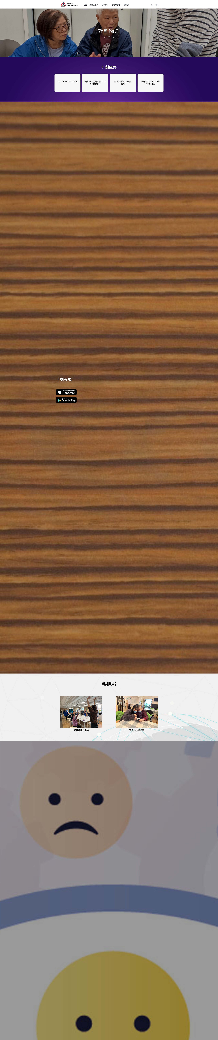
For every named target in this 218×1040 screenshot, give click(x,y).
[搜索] (151, 5)
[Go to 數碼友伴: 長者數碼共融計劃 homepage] (69, 4)
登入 (157, 5)
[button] (107, 55)
